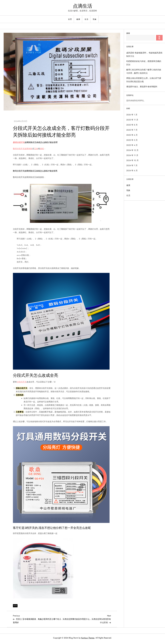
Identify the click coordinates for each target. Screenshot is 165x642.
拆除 (30, 148)
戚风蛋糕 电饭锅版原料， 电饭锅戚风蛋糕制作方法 (144, 54)
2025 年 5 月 (132, 140)
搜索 (128, 33)
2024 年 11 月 (132, 155)
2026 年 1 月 (131, 114)
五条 (36, 148)
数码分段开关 (19, 142)
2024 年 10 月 (132, 160)
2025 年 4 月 (132, 145)
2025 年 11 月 (132, 119)
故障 (26, 148)
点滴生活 (82, 5)
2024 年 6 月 (132, 170)
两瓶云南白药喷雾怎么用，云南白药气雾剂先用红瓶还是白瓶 (143, 80)
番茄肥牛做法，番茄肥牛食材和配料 (141, 86)
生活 (86, 19)
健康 (78, 19)
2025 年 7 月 (131, 130)
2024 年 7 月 (131, 165)
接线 (42, 148)
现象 (95, 19)
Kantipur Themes (87, 637)
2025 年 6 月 (132, 135)
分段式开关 (21, 381)
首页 (70, 19)
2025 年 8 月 (132, 124)
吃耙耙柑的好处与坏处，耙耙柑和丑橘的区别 (143, 63)
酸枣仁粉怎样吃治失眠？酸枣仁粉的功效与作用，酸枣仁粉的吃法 (143, 71)
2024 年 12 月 (132, 150)
